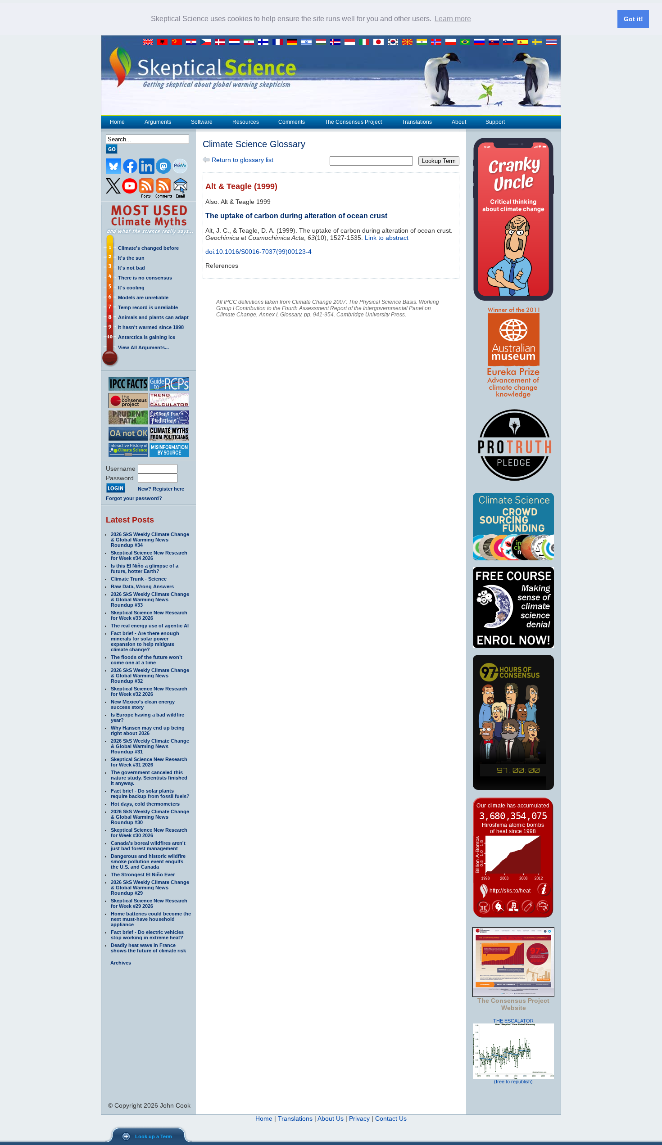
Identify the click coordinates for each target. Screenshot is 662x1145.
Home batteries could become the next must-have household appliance (151, 919)
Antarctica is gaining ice (146, 337)
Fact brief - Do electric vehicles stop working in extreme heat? (147, 934)
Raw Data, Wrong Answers (142, 586)
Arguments (158, 122)
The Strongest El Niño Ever (143, 874)
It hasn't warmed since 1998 (151, 327)
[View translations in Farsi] (251, 42)
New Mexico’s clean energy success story (143, 704)
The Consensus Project (353, 122)
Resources (245, 122)
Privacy (359, 1118)
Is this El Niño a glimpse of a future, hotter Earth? (144, 568)
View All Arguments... (143, 347)
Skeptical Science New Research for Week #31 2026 (149, 762)
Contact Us (391, 1118)
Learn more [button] (453, 19)
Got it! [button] (633, 19)
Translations (417, 122)
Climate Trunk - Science (139, 579)
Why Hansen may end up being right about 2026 (148, 730)
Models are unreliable (143, 297)
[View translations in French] (279, 42)
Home (117, 122)
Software (202, 122)
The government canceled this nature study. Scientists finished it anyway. (149, 778)
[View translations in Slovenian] (510, 42)
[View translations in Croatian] (193, 42)
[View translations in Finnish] (265, 42)
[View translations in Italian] (366, 42)
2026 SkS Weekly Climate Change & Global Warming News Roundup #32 (150, 675)
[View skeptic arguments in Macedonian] (409, 42)
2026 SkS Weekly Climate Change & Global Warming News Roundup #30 (150, 817)
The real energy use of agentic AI (150, 625)
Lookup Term (439, 161)
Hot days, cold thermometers (145, 804)
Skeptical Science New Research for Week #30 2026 (149, 832)
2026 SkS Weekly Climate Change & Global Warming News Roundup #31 (150, 746)
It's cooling (131, 287)
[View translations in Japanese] (380, 42)
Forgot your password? (134, 498)
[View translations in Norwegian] (438, 42)
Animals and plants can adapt (153, 317)
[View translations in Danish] (222, 42)
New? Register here (161, 488)
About (459, 122)
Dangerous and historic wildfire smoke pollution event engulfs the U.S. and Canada (148, 861)
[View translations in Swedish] (539, 42)
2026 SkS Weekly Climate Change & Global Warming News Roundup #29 (150, 887)
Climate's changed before (148, 248)
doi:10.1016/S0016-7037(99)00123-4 (258, 251)
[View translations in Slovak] (496, 42)
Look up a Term (153, 1136)
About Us (330, 1118)
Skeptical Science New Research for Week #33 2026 (149, 615)
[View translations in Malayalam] (424, 42)
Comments (291, 122)
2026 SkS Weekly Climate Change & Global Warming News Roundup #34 (150, 540)
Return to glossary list (241, 159)
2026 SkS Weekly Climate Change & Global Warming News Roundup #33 (150, 599)
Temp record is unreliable (148, 307)
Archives (120, 962)
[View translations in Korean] (395, 42)
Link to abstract (386, 237)
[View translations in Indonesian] (352, 42)
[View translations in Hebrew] (308, 42)
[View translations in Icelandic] (337, 42)
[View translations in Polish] (452, 42)
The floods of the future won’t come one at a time (146, 659)
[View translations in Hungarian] (323, 42)
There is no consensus (145, 277)
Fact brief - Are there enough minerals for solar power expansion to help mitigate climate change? (145, 641)
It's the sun (131, 258)
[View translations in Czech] (207, 42)
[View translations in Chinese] (179, 42)
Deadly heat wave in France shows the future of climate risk (148, 947)
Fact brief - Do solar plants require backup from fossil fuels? (150, 793)
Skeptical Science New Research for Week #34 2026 (149, 555)
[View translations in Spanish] (524, 42)
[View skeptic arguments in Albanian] (164, 42)
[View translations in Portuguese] (467, 42)
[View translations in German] (294, 42)
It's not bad (131, 267)
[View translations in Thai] (552, 42)
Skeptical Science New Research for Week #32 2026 (149, 691)
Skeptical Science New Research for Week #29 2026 (149, 903)
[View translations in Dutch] (236, 42)
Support (495, 122)
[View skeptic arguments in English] (150, 42)
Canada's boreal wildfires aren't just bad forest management (148, 845)
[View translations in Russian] (481, 42)
